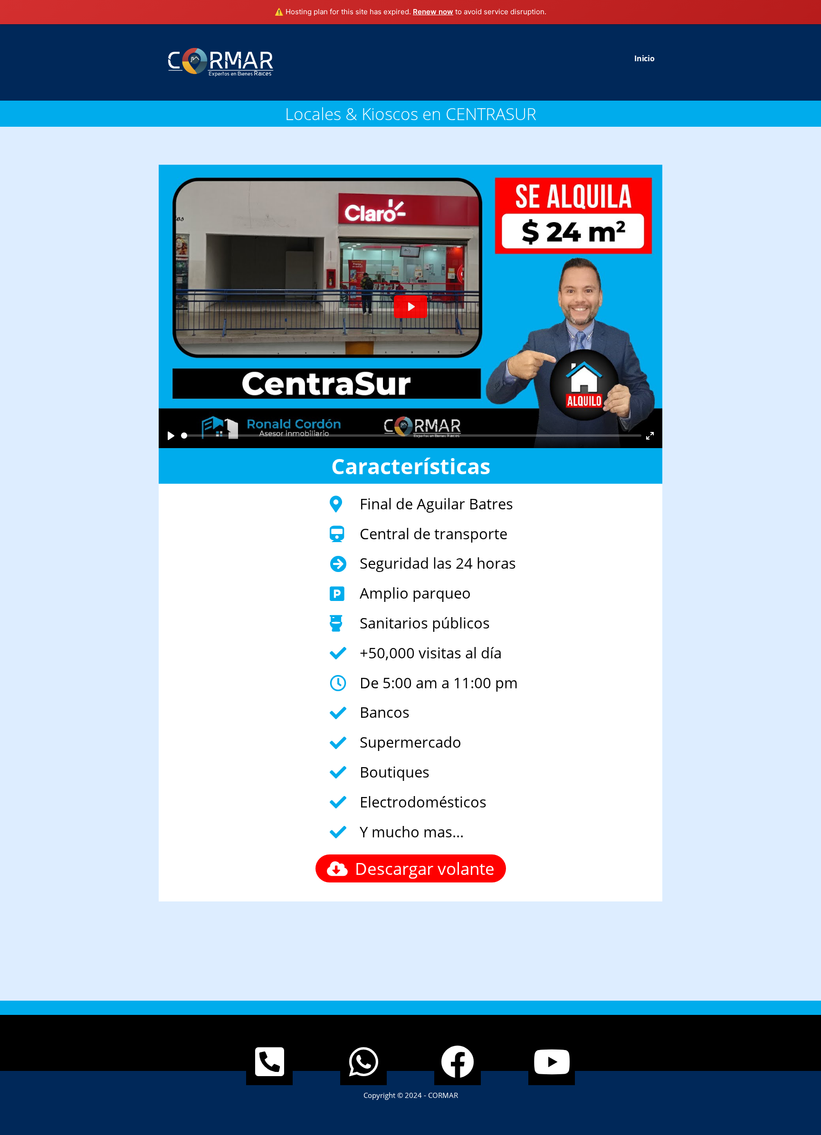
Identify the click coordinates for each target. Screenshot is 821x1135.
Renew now (433, 11)
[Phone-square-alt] (269, 1062)
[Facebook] (457, 1062)
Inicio (644, 58)
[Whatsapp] (363, 1062)
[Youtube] (551, 1062)
